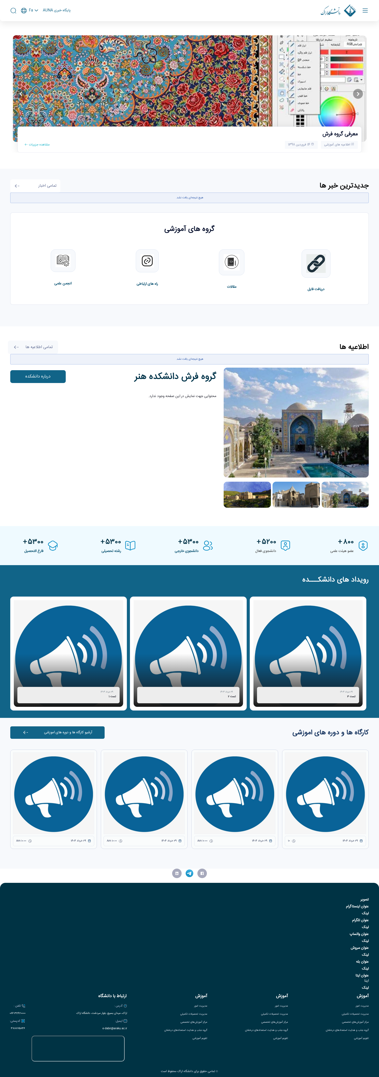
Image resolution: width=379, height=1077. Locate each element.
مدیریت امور (362, 1006)
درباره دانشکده (38, 376)
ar (30, 30)
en (30, 22)
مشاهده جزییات (39, 144)
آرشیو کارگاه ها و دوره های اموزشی (68, 732)
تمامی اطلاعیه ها (39, 347)
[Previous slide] (21, 94)
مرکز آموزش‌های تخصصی (355, 1022)
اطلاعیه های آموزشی (337, 144)
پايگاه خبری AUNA (57, 10)
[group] (308, 654)
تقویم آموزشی (361, 1038)
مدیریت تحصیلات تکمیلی (355, 1014)
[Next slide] (358, 94)
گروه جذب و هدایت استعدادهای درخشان (347, 1030)
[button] (304, 472)
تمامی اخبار (47, 186)
